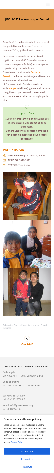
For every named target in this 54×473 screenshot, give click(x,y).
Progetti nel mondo (30, 325)
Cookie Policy (17, 442)
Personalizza (27, 459)
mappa (12, 88)
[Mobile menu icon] (48, 4)
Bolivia (17, 325)
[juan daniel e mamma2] (27, 292)
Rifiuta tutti (27, 466)
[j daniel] (27, 196)
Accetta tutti (27, 451)
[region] (27, 444)
